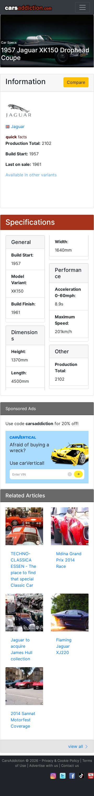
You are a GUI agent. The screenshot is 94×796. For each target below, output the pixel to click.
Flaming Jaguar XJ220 (64, 646)
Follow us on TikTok (81, 776)
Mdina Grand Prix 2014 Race (68, 560)
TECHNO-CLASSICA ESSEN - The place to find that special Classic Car (23, 569)
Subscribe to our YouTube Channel (91, 776)
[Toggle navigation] (82, 7)
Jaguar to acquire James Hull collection (21, 649)
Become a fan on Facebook (72, 776)
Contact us (70, 765)
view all (76, 746)
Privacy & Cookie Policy (60, 760)
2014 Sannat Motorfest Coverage (23, 720)
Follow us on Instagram (53, 776)
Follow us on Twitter (63, 776)
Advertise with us (43, 765)
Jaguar (18, 126)
